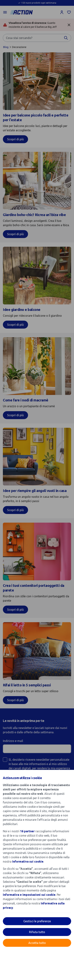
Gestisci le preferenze (37, 921)
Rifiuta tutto (37, 932)
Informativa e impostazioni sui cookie (29, 894)
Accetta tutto (37, 942)
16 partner (27, 831)
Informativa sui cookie (27, 861)
